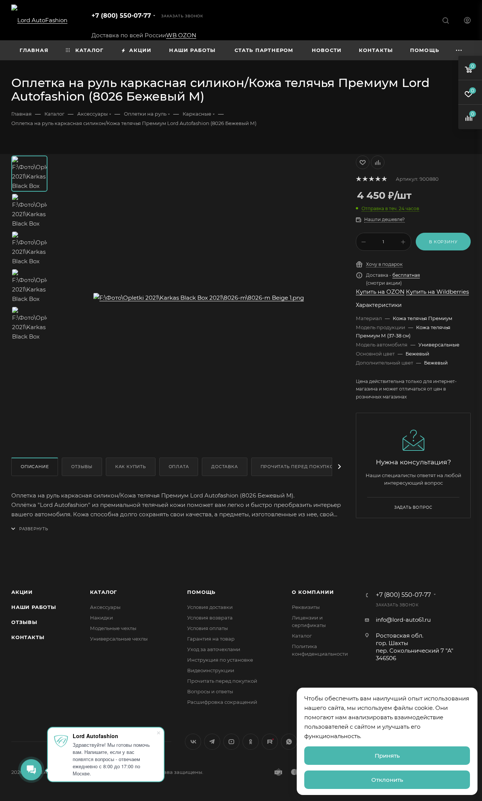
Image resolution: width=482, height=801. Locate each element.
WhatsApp (289, 742)
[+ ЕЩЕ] (459, 50)
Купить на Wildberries (437, 291)
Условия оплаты (207, 628)
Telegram (212, 742)
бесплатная (406, 275)
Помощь (201, 592)
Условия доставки (210, 607)
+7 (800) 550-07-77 (121, 15)
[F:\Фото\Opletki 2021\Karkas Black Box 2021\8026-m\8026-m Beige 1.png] (198, 298)
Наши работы (33, 607)
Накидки (101, 618)
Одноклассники (251, 742)
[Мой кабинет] (467, 21)
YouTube (231, 742)
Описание (35, 466)
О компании (313, 592)
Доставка (224, 466)
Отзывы (82, 466)
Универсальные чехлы (119, 639)
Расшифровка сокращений (222, 702)
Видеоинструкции (210, 670)
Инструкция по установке (220, 660)
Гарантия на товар (211, 639)
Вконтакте (193, 742)
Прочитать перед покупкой (299, 466)
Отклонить (387, 779)
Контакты (27, 637)
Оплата (179, 466)
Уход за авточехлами (213, 649)
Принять (387, 755)
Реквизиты (306, 607)
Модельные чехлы (113, 628)
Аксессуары (105, 607)
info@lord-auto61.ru (403, 619)
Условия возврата (210, 618)
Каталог (103, 592)
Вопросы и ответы (210, 691)
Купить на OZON (380, 291)
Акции (22, 592)
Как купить (130, 466)
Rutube (270, 742)
